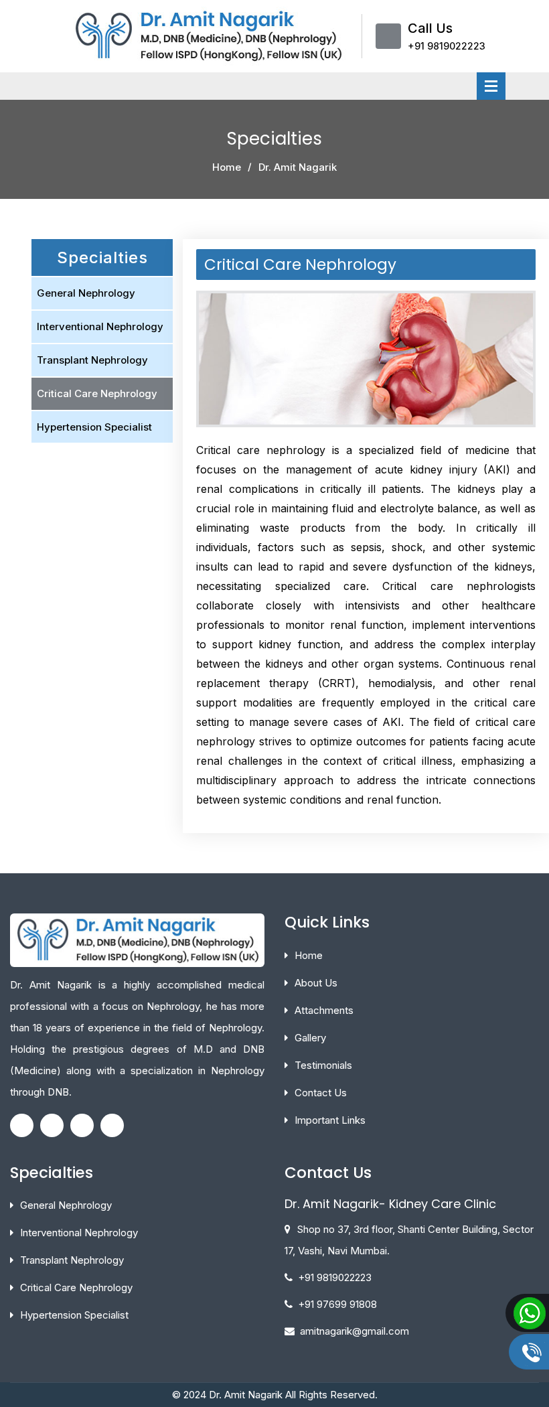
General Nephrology (86, 293)
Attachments (324, 1010)
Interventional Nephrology (100, 326)
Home (226, 167)
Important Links (330, 1120)
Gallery (310, 1037)
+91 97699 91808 (337, 1304)
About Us (316, 982)
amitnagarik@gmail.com (354, 1331)
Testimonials (323, 1065)
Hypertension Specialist (94, 427)
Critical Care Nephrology (97, 393)
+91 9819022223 (446, 46)
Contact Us (321, 1092)
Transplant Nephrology (92, 360)
